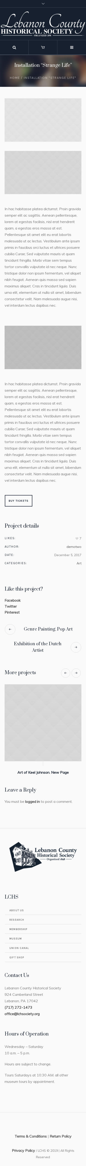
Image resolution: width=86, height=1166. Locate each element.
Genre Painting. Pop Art (48, 629)
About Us (16, 910)
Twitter (11, 606)
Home (15, 78)
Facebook (13, 600)
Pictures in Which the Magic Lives (50, 772)
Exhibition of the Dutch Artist (37, 647)
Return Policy (61, 1136)
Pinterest (12, 612)
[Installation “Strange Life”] (43, 120)
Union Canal (19, 948)
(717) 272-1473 (18, 1007)
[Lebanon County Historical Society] (43, 24)
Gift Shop (16, 957)
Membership (18, 929)
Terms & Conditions (31, 1136)
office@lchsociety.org (22, 1013)
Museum (15, 938)
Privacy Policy (23, 1150)
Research (16, 919)
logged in (32, 801)
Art (79, 563)
